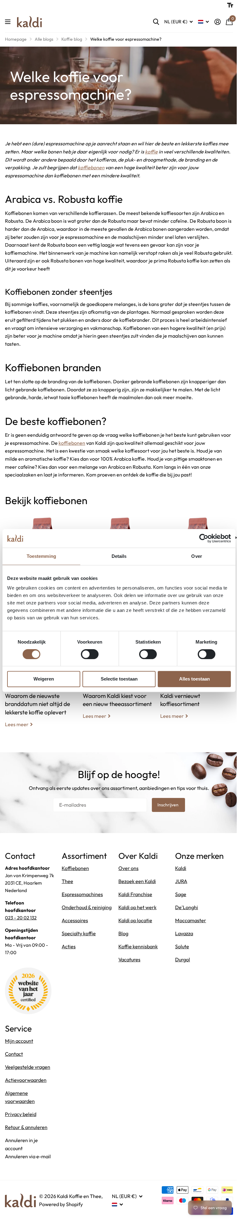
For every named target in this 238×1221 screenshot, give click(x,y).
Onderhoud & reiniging (87, 907)
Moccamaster (190, 920)
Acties (69, 946)
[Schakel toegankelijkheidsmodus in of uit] (230, 5)
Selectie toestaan (119, 678)
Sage (180, 894)
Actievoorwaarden (25, 1080)
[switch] (90, 654)
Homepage (16, 39)
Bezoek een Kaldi (137, 881)
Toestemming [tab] (41, 556)
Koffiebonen (75, 868)
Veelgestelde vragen (27, 1067)
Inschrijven (168, 805)
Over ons (128, 868)
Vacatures (129, 959)
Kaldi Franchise (135, 894)
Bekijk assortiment (8, 22)
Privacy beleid (20, 1114)
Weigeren (43, 678)
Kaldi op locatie (135, 920)
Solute (182, 946)
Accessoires (75, 920)
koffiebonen (91, 167)
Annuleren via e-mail (28, 1156)
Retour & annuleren (26, 1127)
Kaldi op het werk (137, 907)
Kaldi (180, 868)
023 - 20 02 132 (21, 918)
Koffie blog (71, 39)
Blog (123, 933)
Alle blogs (44, 39)
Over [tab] (196, 556)
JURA (181, 881)
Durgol (182, 959)
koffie (151, 151)
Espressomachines (82, 894)
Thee (67, 881)
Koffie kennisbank (138, 946)
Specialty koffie (79, 933)
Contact (14, 1054)
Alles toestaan (194, 678)
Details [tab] (119, 556)
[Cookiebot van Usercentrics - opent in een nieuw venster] (204, 538)
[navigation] (235, 537)
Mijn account (19, 1041)
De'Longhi (186, 907)
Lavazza (184, 933)
